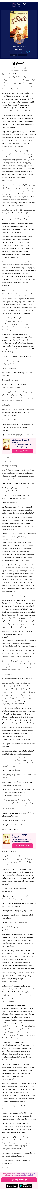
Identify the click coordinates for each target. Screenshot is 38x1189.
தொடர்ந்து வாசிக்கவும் (19, 1180)
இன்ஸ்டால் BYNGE (22, 451)
